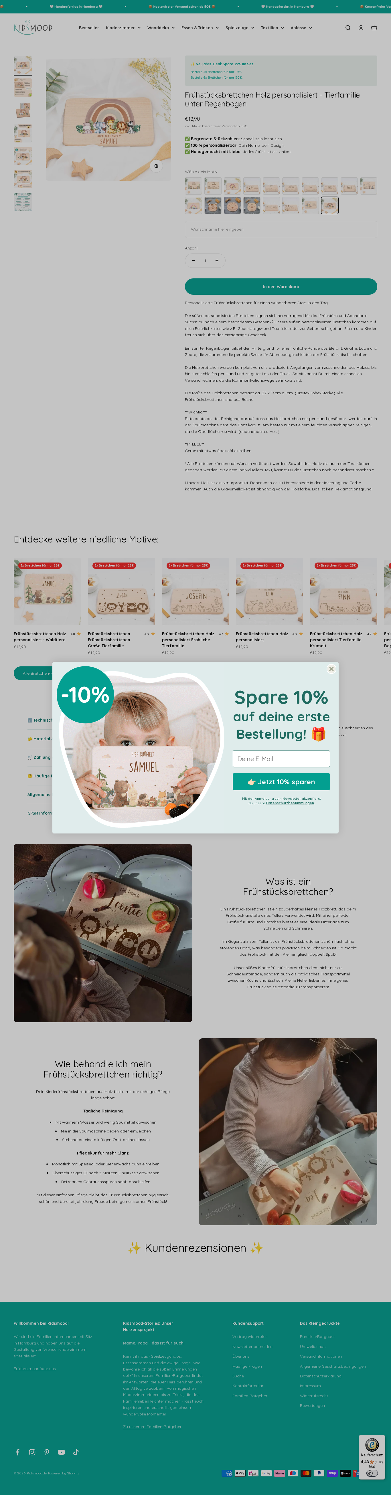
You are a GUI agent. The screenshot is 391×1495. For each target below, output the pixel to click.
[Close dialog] (331, 669)
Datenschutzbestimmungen (290, 803)
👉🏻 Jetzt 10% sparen (281, 781)
